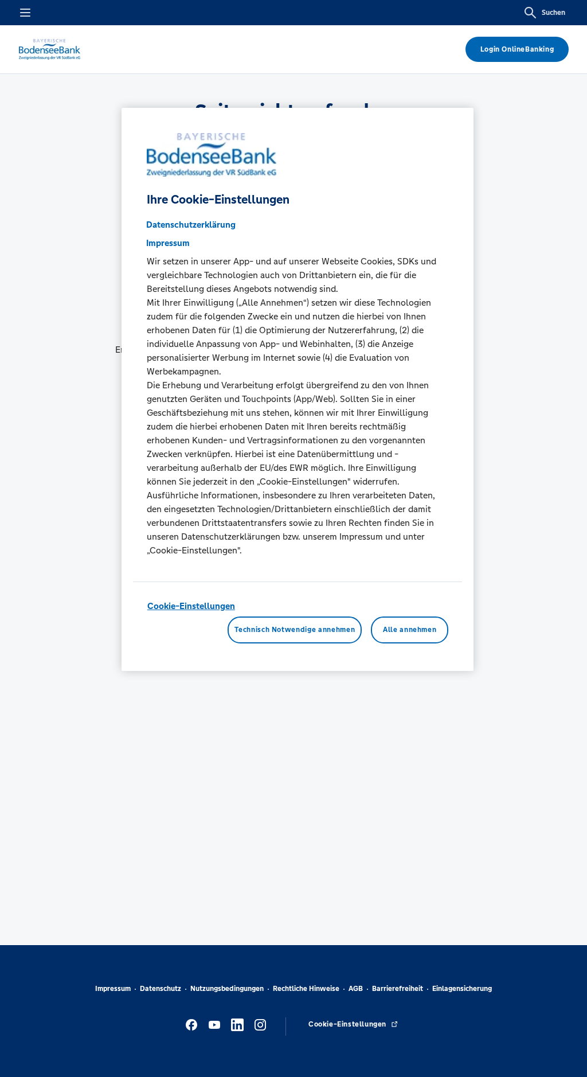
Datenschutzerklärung (191, 224)
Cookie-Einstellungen (191, 605)
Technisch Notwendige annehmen (294, 629)
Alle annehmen (409, 629)
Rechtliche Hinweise (306, 988)
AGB (356, 988)
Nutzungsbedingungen (227, 988)
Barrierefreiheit (397, 988)
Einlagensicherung (462, 988)
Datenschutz (160, 988)
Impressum (113, 988)
